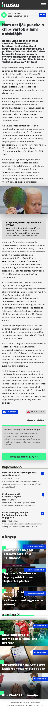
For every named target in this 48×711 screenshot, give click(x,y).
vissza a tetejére (35, 420)
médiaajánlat (24, 702)
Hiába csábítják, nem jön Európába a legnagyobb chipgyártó (15, 515)
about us (39, 705)
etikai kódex (35, 702)
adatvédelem (30, 705)
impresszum (14, 702)
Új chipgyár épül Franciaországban (11, 495)
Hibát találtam (37, 412)
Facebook (11, 412)
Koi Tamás (17, 13)
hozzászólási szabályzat (15, 705)
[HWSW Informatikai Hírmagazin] (11, 4)
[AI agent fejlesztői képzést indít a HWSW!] (24, 231)
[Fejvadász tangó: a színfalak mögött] (24, 437)
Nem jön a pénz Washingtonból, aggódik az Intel (19, 474)
